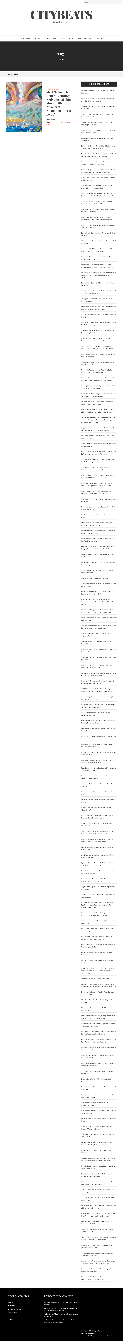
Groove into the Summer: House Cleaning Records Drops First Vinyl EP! (97, 1056)
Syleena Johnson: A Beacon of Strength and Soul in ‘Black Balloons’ (97, 1191)
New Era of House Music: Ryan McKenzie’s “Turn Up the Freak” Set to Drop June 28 (97, 745)
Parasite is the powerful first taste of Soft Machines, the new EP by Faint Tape (98, 532)
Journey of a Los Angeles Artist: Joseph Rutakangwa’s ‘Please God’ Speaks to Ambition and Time (98, 1262)
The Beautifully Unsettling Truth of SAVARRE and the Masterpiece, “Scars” (98, 331)
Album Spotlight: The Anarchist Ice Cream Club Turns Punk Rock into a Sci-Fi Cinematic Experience (98, 171)
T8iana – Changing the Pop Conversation (94, 578)
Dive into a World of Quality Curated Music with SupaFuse (96, 1151)
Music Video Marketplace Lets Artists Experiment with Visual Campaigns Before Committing (99, 308)
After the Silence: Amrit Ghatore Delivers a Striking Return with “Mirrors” (97, 872)
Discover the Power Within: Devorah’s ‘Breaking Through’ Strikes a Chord (96, 1246)
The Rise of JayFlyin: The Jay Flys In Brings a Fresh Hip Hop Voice (99, 500)
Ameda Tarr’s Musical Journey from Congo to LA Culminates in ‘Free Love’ (97, 1254)
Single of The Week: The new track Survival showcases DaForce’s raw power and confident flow (98, 452)
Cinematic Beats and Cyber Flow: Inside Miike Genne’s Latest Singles (98, 585)
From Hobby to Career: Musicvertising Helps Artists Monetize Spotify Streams (98, 777)
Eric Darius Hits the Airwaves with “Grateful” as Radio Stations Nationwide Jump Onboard (98, 1033)
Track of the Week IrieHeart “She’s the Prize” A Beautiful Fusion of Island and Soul (96, 250)
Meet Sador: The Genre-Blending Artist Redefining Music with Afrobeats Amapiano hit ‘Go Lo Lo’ (58, 103)
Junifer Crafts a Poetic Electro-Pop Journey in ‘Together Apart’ (96, 635)
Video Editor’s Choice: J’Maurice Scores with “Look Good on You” (97, 139)
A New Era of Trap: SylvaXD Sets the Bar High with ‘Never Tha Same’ (97, 930)
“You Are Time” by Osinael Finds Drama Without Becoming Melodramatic (96, 123)
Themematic (104, 1336)
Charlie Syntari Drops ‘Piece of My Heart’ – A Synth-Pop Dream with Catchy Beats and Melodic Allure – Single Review (98, 970)
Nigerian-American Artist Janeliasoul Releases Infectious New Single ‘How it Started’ (96, 1143)
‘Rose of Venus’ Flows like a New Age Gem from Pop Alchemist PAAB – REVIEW (98, 1025)
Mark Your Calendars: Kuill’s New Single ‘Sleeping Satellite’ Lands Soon (97, 961)
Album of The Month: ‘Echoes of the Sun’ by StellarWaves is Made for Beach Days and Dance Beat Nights (98, 601)
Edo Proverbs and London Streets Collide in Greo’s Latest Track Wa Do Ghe (97, 437)
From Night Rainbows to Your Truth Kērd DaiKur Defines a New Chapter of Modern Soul (97, 371)
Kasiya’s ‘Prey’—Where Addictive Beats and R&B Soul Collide (98, 953)
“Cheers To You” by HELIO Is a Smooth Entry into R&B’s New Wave (97, 824)
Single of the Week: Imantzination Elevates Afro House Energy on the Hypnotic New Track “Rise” (97, 347)
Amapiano (64, 122)
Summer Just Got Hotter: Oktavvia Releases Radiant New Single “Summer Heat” (98, 722)
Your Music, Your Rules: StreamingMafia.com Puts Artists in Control (97, 856)
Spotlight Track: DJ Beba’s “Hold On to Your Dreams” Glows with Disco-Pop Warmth (98, 292)
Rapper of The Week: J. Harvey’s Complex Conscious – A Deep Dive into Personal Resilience (98, 1017)
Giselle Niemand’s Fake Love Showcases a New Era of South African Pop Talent (98, 460)
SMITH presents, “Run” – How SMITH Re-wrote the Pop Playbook (98, 1199)
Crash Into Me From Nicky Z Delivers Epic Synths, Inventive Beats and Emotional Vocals (97, 468)
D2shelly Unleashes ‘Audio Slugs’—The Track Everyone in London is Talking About (98, 1048)
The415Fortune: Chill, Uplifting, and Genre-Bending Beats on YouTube (98, 571)
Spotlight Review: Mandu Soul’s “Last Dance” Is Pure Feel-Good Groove (98, 300)
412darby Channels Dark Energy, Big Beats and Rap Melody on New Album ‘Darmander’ (97, 816)
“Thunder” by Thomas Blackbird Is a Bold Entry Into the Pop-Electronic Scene (98, 698)
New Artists (38, 38)
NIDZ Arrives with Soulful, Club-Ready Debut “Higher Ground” (98, 729)
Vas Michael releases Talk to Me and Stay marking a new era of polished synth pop (98, 403)
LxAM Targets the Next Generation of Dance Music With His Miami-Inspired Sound (97, 100)
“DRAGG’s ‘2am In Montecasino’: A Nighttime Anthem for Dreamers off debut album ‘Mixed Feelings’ (98, 1159)
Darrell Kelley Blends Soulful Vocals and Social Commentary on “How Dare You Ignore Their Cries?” (98, 266)
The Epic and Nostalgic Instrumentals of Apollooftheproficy (94, 1104)
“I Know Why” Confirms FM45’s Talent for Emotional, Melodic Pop (98, 316)
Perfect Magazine (92, 1336)
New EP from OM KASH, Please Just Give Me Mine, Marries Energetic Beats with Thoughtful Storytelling (99, 985)
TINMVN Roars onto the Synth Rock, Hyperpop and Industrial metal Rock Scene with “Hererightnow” (98, 690)
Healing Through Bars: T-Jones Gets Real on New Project (97, 793)
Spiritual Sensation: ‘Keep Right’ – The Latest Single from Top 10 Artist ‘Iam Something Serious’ (98, 1214)
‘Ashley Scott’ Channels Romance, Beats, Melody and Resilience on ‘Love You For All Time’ (98, 674)
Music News (25, 38)
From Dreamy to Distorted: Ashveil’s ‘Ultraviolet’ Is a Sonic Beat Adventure (98, 737)
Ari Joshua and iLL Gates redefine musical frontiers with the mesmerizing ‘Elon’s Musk (97, 1278)
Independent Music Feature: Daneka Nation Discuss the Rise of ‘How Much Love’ (97, 210)
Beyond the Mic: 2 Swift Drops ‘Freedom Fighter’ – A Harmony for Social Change (98, 1222)
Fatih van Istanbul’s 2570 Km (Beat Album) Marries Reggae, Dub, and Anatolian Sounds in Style (97, 548)
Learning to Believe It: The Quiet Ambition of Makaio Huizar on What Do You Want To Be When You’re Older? (98, 275)
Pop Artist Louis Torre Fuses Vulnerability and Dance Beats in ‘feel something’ (98, 1064)
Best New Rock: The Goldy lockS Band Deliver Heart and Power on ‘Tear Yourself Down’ (98, 147)
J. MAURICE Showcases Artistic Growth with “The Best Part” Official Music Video (97, 115)
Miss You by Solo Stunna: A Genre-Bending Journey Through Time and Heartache (97, 761)
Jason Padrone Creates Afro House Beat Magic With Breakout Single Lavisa (98, 555)
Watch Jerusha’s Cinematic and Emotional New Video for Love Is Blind (98, 445)
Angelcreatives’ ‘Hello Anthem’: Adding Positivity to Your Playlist (98, 1072)
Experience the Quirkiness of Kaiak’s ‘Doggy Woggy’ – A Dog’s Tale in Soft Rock (98, 1270)
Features (88, 38)
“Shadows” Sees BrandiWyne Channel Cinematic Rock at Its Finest (98, 242)
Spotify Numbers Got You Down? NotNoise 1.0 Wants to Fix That (98, 658)
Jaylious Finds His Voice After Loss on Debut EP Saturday (96, 785)
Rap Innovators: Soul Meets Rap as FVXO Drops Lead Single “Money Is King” (98, 355)
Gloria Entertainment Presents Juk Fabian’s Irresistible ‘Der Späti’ (95, 714)
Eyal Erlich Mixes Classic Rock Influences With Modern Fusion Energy (98, 563)
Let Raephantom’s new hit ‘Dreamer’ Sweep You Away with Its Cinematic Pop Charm (98, 1207)
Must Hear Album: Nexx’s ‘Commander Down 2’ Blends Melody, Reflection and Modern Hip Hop (98, 155)
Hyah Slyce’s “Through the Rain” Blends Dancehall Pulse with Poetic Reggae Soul (97, 682)
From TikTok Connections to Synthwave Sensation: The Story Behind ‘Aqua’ (98, 1167)
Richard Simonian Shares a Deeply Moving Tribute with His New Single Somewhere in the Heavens (97, 411)
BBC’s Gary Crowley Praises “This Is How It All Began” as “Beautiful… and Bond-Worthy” (98, 706)
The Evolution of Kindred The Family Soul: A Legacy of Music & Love (98, 922)
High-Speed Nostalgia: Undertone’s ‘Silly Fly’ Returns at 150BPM (98, 1001)
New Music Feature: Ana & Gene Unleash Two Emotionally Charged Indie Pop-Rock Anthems (96, 218)
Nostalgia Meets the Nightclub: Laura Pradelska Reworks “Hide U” (97, 848)
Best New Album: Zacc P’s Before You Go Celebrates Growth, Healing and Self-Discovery (98, 163)
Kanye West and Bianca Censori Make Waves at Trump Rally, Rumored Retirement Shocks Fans (98, 1040)
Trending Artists (73, 38)
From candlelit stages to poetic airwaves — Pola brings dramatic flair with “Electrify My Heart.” (97, 611)
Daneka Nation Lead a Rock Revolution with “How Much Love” (97, 284)
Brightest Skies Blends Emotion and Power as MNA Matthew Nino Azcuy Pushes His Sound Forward (98, 379)
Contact (98, 38)
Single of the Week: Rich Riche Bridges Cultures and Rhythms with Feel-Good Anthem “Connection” (98, 194)
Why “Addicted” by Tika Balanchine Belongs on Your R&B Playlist (98, 888)
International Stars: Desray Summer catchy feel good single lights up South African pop (98, 395)
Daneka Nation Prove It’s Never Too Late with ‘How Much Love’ (98, 234)
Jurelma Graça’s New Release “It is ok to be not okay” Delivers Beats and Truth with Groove (98, 627)
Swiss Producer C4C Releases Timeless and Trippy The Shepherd (98, 801)
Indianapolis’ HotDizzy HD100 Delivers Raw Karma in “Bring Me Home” (98, 1112)
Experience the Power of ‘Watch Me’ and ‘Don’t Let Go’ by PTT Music (97, 993)
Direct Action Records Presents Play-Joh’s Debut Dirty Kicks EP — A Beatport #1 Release (97, 914)
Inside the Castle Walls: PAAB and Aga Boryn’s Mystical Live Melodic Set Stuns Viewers (96, 492)
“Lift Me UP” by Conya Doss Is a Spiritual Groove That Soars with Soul (98, 896)
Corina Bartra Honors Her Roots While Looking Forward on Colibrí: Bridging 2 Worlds (96, 202)
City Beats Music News (53, 89)
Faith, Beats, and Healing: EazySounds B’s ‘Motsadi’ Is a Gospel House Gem (98, 769)
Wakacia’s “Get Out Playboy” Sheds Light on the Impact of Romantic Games (97, 1127)
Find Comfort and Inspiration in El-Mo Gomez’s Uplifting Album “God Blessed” (96, 1175)
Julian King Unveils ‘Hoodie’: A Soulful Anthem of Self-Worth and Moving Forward (97, 1230)
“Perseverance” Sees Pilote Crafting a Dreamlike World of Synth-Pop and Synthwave (97, 187)
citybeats (52, 120)
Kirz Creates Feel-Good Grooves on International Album (97, 516)
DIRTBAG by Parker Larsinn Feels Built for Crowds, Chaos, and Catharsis (97, 226)
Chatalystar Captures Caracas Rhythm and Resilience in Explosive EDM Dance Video (98, 258)
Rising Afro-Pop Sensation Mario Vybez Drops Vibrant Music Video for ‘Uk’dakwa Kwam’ (98, 1183)
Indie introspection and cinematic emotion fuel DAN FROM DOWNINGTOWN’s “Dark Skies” (98, 476)
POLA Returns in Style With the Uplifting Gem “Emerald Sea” (96, 809)
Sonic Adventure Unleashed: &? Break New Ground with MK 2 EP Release (97, 1135)
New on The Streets (55, 38)
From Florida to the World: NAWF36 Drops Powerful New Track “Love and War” (98, 540)
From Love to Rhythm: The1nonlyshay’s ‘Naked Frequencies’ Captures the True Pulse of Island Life (97, 484)
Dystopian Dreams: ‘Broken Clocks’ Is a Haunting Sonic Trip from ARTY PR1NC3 (97, 864)
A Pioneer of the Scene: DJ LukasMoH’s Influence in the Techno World (97, 1009)
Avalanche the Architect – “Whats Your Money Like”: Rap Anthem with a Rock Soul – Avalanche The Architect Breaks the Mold (98, 904)
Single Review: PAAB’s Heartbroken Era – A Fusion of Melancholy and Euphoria (98, 946)
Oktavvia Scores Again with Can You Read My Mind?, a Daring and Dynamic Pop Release (98, 524)
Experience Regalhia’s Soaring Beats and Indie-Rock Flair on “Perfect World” (98, 508)
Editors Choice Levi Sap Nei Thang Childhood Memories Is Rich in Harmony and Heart (95, 339)
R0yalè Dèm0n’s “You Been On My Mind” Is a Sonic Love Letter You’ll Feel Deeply (99, 650)
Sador (50, 124)
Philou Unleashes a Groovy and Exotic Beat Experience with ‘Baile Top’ (99, 619)
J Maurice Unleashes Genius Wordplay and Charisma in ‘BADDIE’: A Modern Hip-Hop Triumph (98, 1238)
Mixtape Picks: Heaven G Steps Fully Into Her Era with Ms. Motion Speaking (98, 324)
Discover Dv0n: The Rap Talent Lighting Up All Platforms (96, 1080)
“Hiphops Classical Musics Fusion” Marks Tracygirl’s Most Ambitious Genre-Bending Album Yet (98, 429)
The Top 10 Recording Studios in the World (95, 979)
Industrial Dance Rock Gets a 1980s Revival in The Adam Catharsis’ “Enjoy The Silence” (97, 880)
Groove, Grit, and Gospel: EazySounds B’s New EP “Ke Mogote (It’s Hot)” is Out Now (98, 666)
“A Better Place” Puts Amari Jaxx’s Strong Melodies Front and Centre (98, 107)
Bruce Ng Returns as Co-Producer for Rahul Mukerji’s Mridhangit (98, 92)
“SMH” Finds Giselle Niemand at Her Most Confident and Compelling (98, 179)
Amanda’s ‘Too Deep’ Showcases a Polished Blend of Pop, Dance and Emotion (98, 131)
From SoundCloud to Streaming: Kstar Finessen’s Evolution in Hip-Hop (97, 1096)
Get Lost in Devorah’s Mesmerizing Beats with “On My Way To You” (98, 1088)
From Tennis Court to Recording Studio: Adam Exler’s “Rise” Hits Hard (98, 753)
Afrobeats (57, 122)
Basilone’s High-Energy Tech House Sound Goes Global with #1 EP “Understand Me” (96, 938)
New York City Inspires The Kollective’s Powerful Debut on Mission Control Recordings (97, 840)
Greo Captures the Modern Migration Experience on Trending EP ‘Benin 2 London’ (98, 387)
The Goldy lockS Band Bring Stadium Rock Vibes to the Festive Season (97, 363)
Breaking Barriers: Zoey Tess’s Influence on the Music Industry (98, 1120)
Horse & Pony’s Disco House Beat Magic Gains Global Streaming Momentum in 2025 (98, 592)
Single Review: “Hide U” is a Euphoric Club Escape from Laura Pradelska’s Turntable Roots (97, 832)
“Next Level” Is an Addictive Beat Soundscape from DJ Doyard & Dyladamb (98, 642)
